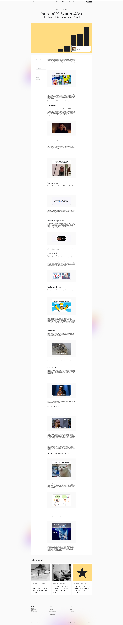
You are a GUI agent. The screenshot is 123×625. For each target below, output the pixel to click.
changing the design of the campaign (56, 227)
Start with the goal (38, 79)
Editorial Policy (69, 622)
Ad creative (51, 606)
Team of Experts (90, 622)
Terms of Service (84, 622)
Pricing (63, 1)
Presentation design (52, 614)
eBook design (51, 612)
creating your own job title (63, 64)
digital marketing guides (60, 548)
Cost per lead (37, 77)
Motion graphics (51, 607)
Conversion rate (38, 70)
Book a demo (89, 1)
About (69, 1)
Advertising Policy (74, 622)
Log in (84, 1)
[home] (33, 1)
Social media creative (52, 611)
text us (60, 549)
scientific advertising (69, 95)
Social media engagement (39, 68)
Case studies (51, 1)
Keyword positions (38, 66)
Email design (51, 609)
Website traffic (37, 61)
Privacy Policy (79, 622)
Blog (73, 1)
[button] (58, 1)
